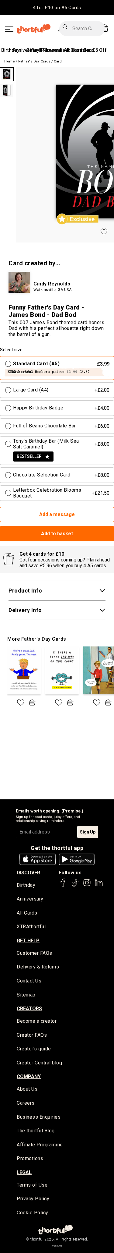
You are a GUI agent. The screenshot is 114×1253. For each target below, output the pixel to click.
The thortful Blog (36, 1131)
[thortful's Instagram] (87, 885)
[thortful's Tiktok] (75, 885)
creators (29, 1008)
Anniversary (30, 899)
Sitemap (26, 995)
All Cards (27, 913)
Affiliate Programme (40, 1145)
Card (58, 61)
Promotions (30, 1158)
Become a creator (37, 1021)
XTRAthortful (31, 926)
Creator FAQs (32, 1035)
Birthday (10, 50)
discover (28, 873)
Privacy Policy (33, 1199)
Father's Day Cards (34, 61)
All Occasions (79, 50)
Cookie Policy (32, 1213)
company (29, 1076)
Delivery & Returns (38, 967)
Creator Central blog (39, 1063)
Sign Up (87, 832)
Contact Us (29, 981)
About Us (27, 1089)
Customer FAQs (34, 953)
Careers (26, 1103)
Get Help (28, 940)
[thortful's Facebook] (63, 885)
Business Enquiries (38, 1117)
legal (24, 1172)
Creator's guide (34, 1049)
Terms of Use (32, 1185)
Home (9, 61)
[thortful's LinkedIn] (98, 885)
